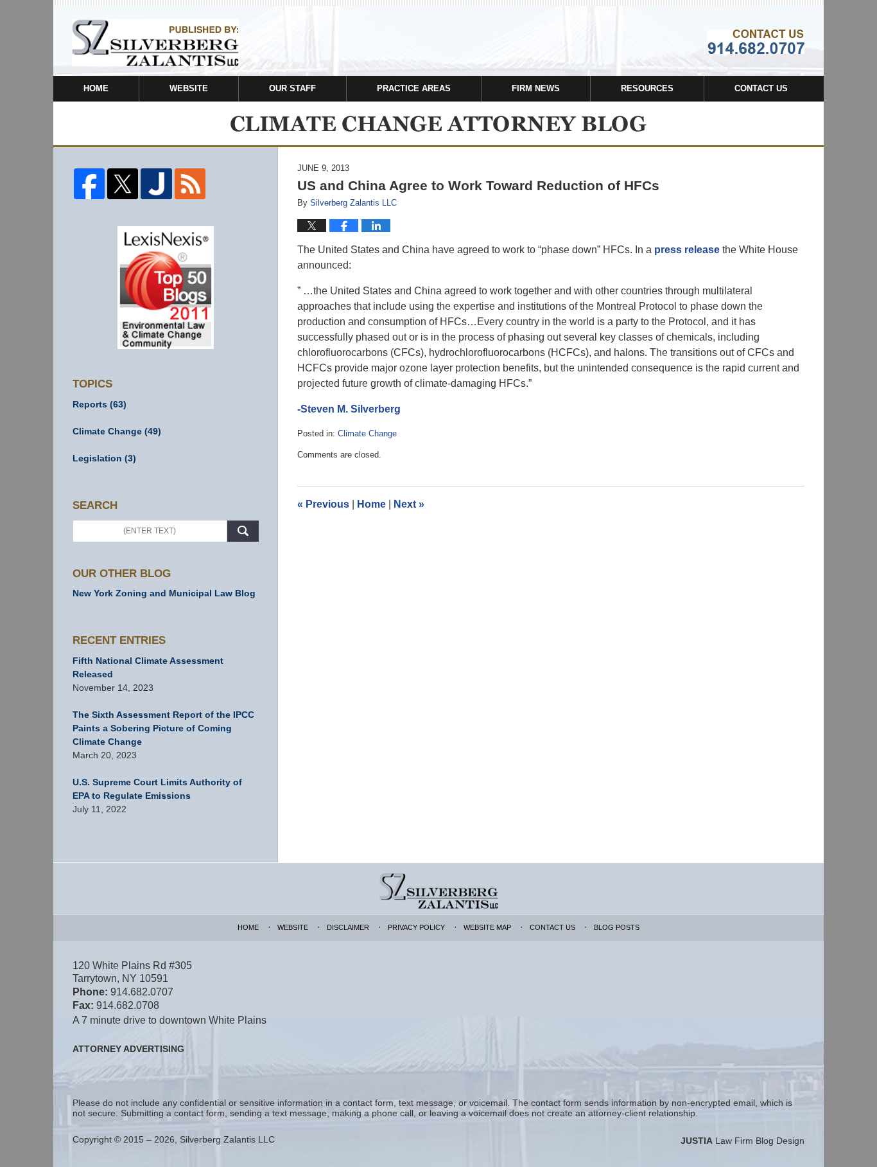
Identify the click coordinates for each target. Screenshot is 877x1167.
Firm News (536, 88)
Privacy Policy (416, 927)
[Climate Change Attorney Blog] (438, 123)
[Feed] (190, 183)
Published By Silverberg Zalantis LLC (756, 42)
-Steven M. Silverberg (349, 409)
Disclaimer (348, 927)
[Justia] (156, 183)
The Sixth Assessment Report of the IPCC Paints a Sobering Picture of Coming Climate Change (163, 728)
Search (243, 531)
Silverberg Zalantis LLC (227, 1139)
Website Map (487, 927)
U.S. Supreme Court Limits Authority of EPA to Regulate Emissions (157, 789)
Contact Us (761, 88)
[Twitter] (122, 183)
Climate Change (367, 433)
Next (409, 504)
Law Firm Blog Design (742, 1141)
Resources (647, 88)
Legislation (104, 458)
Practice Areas (414, 88)
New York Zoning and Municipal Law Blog (164, 593)
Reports (99, 404)
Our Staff (292, 88)
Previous (323, 504)
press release (687, 249)
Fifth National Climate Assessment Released (148, 667)
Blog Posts (616, 927)
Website (188, 88)
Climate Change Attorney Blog (155, 42)
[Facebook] (89, 183)
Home (96, 88)
